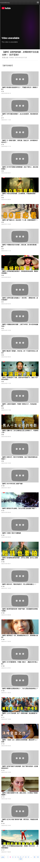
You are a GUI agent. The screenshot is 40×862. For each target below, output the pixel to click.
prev (3, 857)
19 (38, 857)
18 (34, 857)
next (20, 859)
